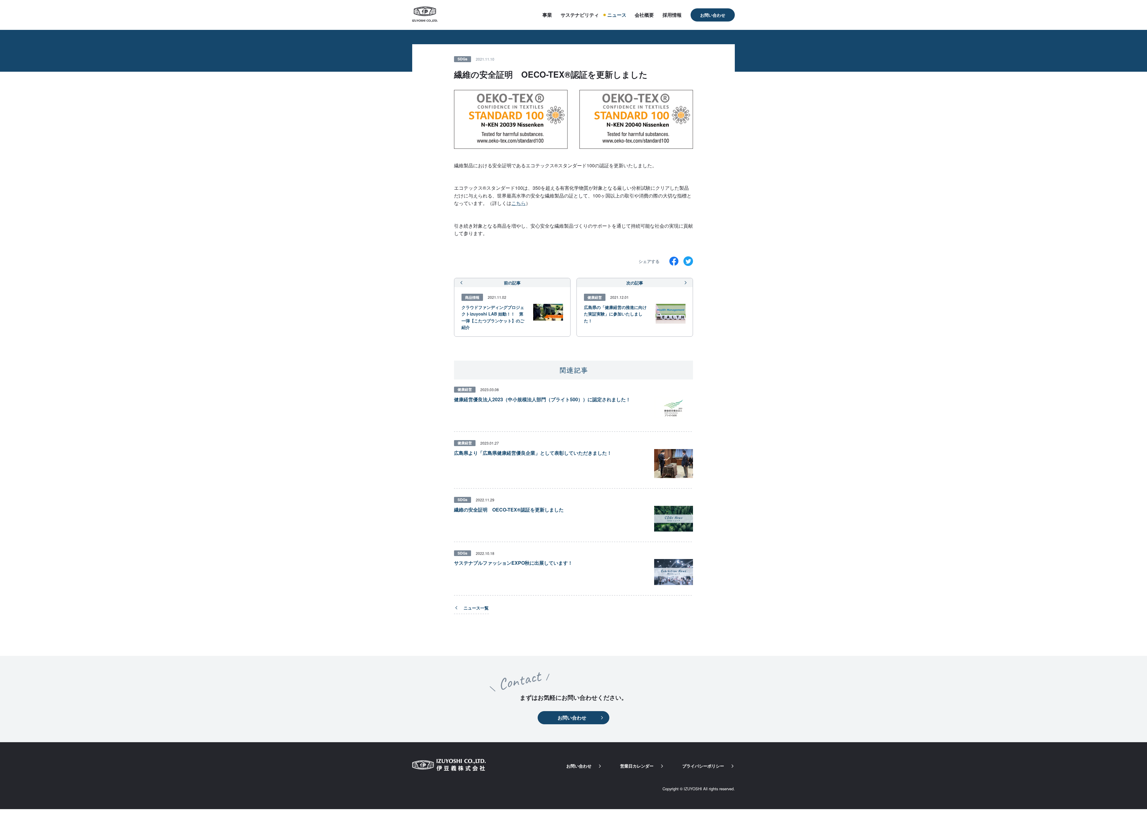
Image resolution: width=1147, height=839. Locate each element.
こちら (518, 203)
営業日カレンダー (637, 766)
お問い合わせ (712, 15)
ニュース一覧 (476, 608)
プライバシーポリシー (703, 766)
